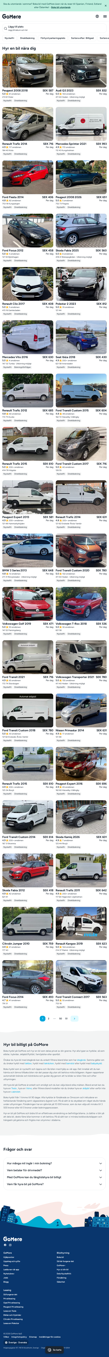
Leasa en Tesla (9, 1311)
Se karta (57, 1349)
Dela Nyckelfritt (64, 1273)
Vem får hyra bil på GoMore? (25, 1184)
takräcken (49, 1063)
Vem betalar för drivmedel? (24, 1170)
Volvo (29, 1088)
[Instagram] (10, 1245)
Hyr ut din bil (62, 1269)
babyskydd (96, 1063)
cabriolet (15, 1091)
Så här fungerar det (65, 1261)
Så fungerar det (10, 1294)
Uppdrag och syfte (11, 1261)
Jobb (5, 1278)
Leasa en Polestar (11, 1323)
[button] (105, 5)
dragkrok (81, 1060)
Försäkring (61, 1278)
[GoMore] (11, 16)
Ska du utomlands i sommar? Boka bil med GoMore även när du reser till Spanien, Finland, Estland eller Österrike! (52, 6)
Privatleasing (9, 1298)
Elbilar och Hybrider (12, 1315)
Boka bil (60, 1257)
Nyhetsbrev (8, 1273)
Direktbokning (27, 38)
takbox (28, 1063)
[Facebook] (5, 1245)
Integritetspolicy (19, 1337)
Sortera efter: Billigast (82, 38)
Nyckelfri (9, 38)
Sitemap (33, 1337)
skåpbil (86, 1088)
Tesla (13, 1088)
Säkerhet (61, 1282)
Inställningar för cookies (50, 1337)
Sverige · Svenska (18, 1342)
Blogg (6, 1282)
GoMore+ (61, 1265)
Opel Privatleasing (11, 1303)
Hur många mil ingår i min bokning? (29, 1163)
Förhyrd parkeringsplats (53, 38)
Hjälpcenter (8, 1257)
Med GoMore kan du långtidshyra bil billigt (34, 1177)
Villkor (6, 1337)
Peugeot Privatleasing (13, 1307)
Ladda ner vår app (11, 1269)
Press (5, 1265)
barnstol (70, 1063)
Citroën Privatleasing (13, 1319)
